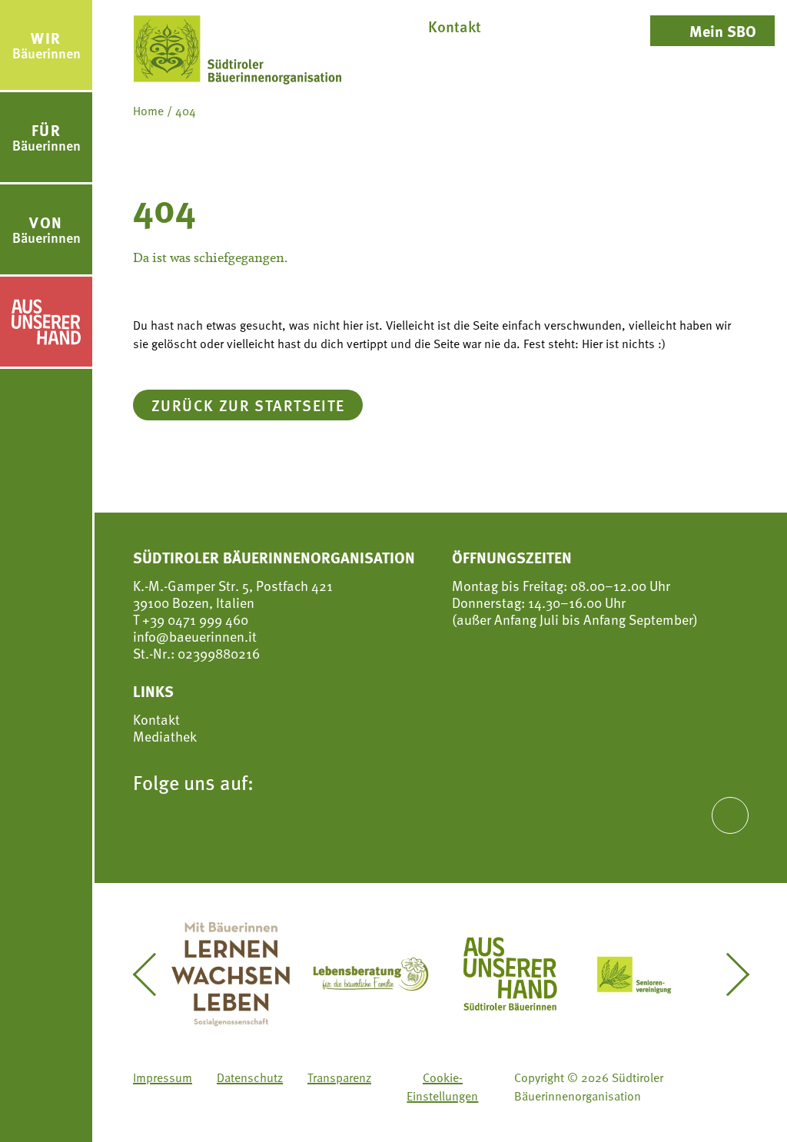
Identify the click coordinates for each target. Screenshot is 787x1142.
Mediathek (165, 736)
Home (148, 110)
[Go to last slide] (153, 974)
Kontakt (156, 719)
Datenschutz (250, 1077)
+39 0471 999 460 (193, 619)
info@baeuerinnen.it (195, 636)
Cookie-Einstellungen (442, 1086)
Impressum (162, 1077)
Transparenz (339, 1077)
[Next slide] (728, 974)
